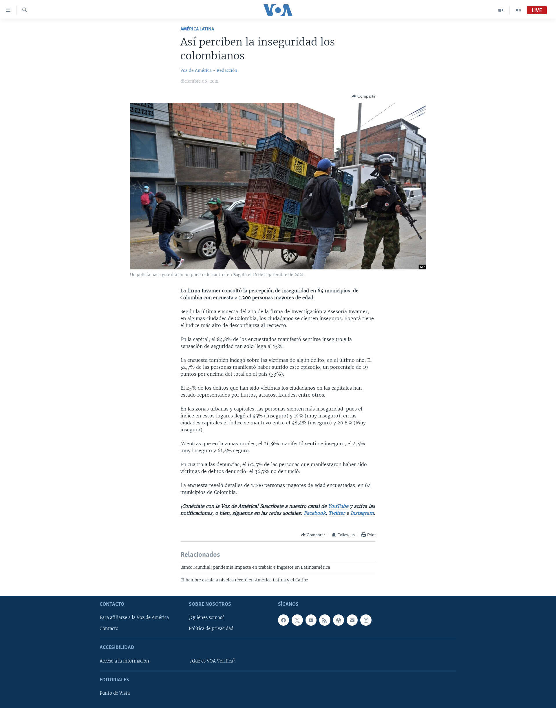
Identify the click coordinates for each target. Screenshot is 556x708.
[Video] (501, 10)
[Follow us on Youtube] (311, 619)
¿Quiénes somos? (206, 617)
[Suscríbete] (352, 619)
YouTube (338, 506)
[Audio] (518, 10)
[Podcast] (338, 619)
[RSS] (324, 619)
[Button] (364, 96)
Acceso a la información (124, 660)
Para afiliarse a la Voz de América (134, 617)
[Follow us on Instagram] (365, 619)
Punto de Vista (115, 693)
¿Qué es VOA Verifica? (212, 660)
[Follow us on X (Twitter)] (297, 619)
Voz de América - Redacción (208, 70)
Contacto (109, 628)
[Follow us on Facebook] (283, 619)
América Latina (197, 29)
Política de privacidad (211, 628)
